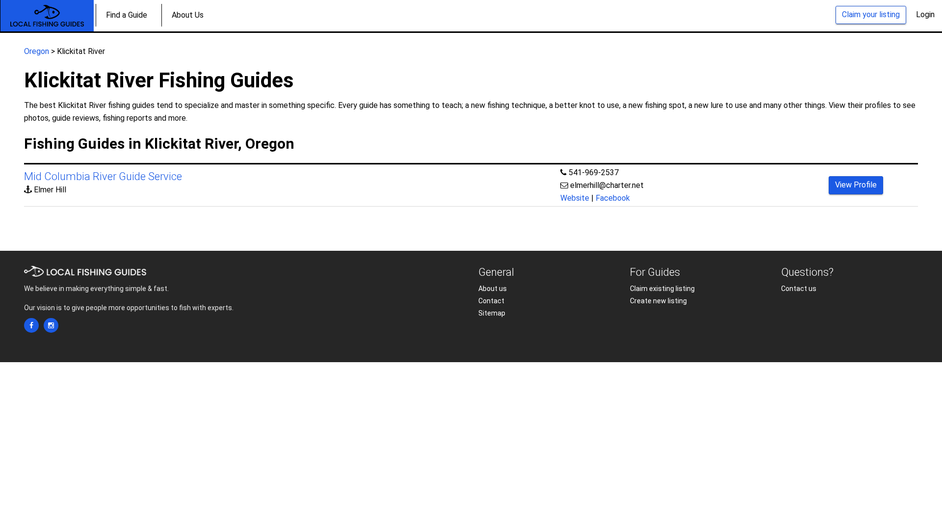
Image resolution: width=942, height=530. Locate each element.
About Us (188, 15)
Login (925, 14)
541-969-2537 (594, 172)
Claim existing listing (662, 288)
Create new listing (658, 301)
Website (574, 198)
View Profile (856, 184)
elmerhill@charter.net (607, 185)
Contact (491, 301)
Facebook (613, 198)
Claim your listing (871, 14)
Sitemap (491, 313)
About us (492, 288)
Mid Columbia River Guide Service (103, 176)
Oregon (36, 51)
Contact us (798, 288)
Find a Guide (126, 15)
